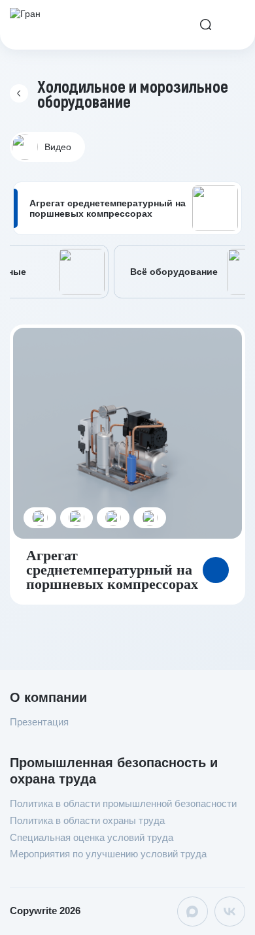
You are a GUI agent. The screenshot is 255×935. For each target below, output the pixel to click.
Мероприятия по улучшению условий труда (108, 853)
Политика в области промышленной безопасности (123, 803)
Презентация (39, 721)
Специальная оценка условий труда (91, 837)
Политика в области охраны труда (87, 820)
